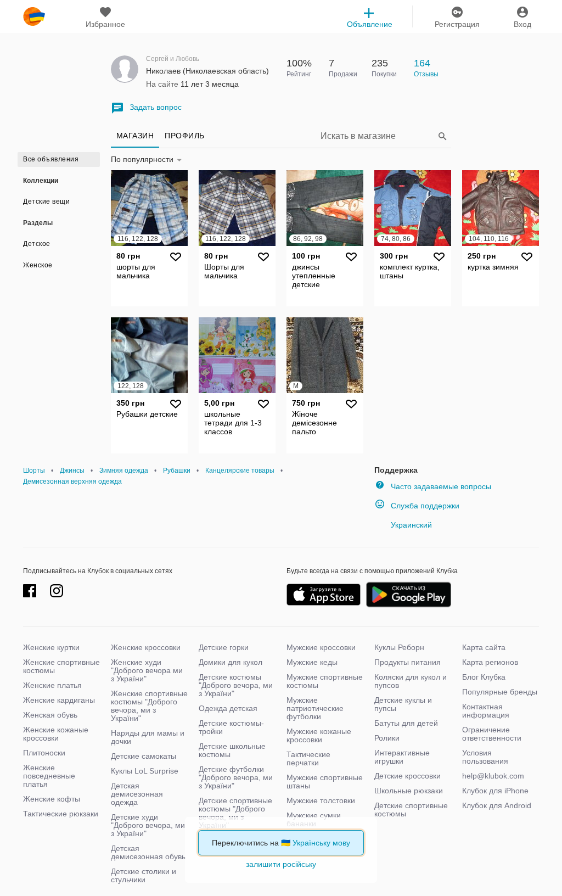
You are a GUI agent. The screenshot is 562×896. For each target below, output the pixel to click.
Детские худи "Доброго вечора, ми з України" (148, 825)
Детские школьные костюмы (232, 750)
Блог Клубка (483, 677)
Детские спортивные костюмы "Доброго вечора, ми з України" (235, 813)
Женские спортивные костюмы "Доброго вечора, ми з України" (149, 706)
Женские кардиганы (59, 700)
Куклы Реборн (399, 647)
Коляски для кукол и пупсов (410, 681)
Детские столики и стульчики (143, 875)
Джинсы (72, 470)
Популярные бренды (499, 691)
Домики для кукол (230, 662)
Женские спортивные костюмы (61, 666)
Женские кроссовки (146, 647)
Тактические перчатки (308, 758)
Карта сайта (483, 647)
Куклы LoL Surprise (144, 770)
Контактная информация (485, 710)
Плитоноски (44, 752)
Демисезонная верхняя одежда (72, 481)
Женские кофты (51, 798)
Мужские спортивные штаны (324, 781)
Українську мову (321, 842)
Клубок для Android (496, 805)
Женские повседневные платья (49, 775)
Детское (36, 244)
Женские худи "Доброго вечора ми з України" (147, 670)
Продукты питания (407, 662)
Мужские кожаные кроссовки (318, 735)
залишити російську (281, 864)
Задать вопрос (156, 107)
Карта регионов (490, 662)
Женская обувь (50, 714)
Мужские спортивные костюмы (324, 681)
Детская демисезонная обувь (148, 852)
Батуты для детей (406, 723)
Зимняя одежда (123, 470)
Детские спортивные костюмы (411, 809)
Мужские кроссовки (321, 647)
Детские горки (224, 647)
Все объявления (50, 159)
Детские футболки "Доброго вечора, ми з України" (236, 777)
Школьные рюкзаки (408, 790)
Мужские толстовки (320, 800)
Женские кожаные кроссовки (55, 733)
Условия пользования (485, 756)
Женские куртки (51, 647)
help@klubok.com (493, 775)
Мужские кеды (312, 662)
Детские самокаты (143, 756)
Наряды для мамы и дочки (147, 737)
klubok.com (34, 16)
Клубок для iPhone (495, 790)
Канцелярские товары (239, 470)
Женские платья (52, 685)
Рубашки (176, 470)
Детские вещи (46, 201)
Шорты (34, 470)
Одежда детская (228, 708)
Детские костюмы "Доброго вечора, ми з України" (236, 685)
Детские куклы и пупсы (403, 704)
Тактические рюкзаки (60, 813)
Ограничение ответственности (491, 733)
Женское (38, 265)
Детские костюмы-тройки (231, 727)
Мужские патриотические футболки (315, 708)
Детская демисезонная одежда (137, 794)
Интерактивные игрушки (402, 756)
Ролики (387, 737)
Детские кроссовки (407, 775)
